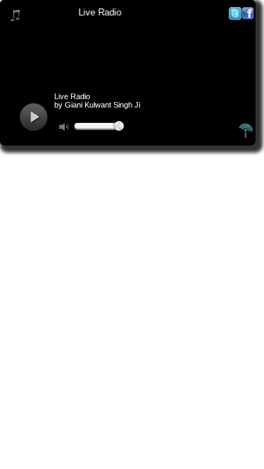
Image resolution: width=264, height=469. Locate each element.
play (33, 117)
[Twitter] (235, 16)
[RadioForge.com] (246, 135)
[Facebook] (247, 16)
